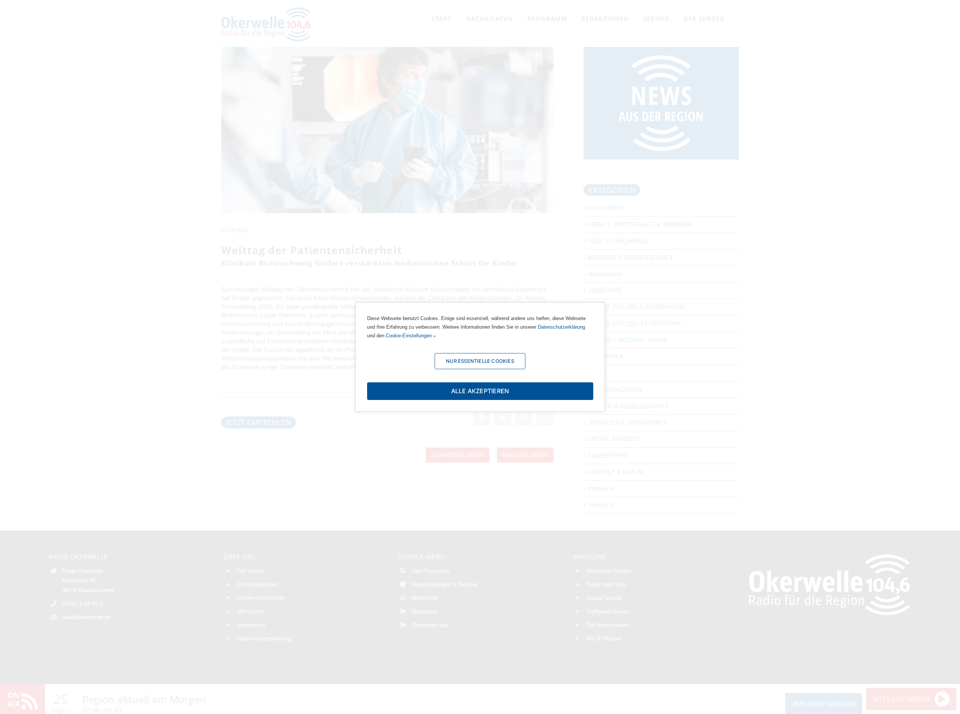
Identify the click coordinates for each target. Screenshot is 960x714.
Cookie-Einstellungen (409, 335)
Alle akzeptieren (480, 391)
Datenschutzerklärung (561, 327)
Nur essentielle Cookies (480, 361)
